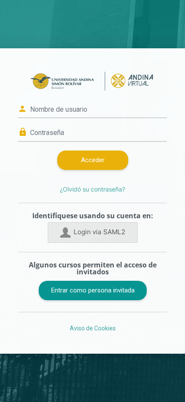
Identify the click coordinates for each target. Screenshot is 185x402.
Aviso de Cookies (93, 328)
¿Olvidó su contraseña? (92, 189)
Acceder (93, 160)
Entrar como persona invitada (93, 290)
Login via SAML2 (99, 232)
